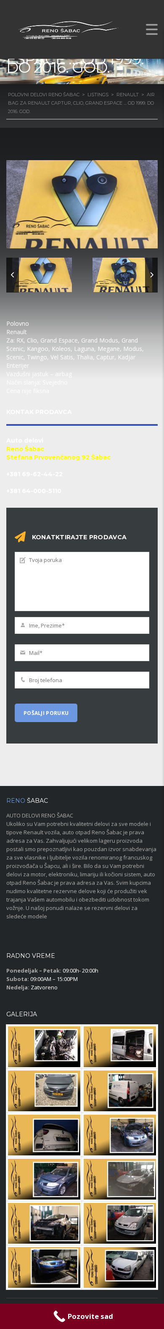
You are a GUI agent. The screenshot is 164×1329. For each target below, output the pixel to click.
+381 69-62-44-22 (34, 474)
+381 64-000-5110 (33, 491)
